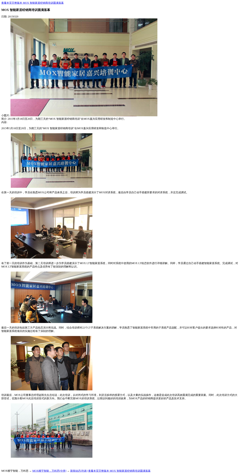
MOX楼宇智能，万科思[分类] (49, 470)
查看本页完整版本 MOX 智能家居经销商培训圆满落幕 (32, 2)
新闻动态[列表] (79, 470)
